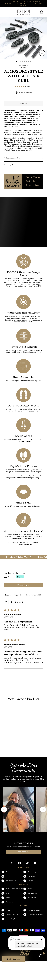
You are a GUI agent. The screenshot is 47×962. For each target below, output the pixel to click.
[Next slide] (43, 809)
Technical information (12, 158)
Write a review (23, 585)
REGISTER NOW (23, 852)
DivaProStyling (23, 65)
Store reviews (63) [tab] (33, 595)
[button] (20, 86)
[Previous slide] (4, 809)
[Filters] (6, 602)
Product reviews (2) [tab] (13, 595)
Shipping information (12, 165)
